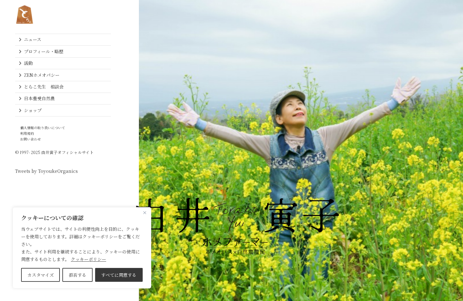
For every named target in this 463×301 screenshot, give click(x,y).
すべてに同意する (118, 275)
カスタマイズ (40, 275)
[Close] (144, 212)
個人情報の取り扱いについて (42, 127)
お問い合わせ (30, 139)
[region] (82, 247)
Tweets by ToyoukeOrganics (46, 171)
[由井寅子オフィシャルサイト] (24, 14)
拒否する (77, 275)
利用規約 (27, 133)
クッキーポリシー (88, 259)
